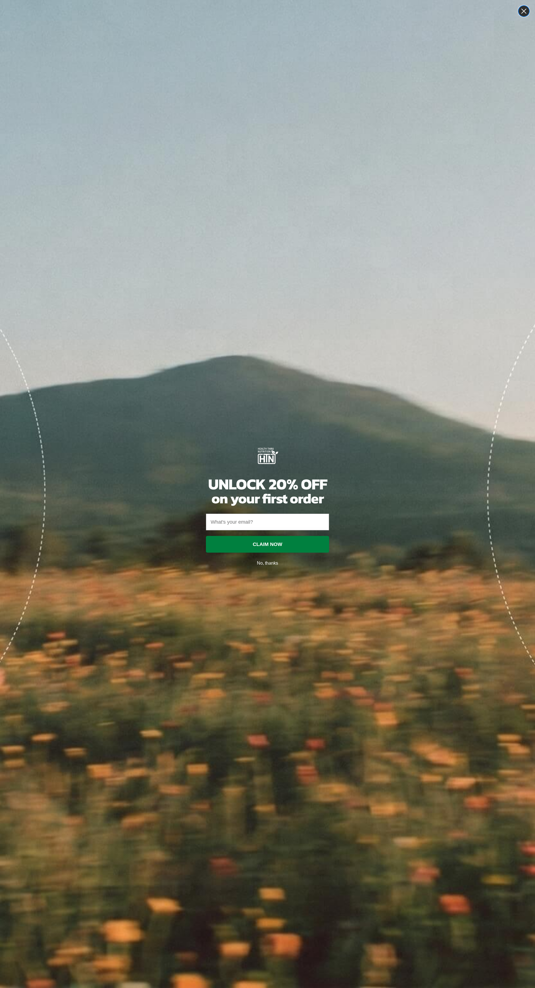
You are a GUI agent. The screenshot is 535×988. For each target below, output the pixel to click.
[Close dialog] (523, 11)
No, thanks (267, 563)
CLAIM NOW (267, 544)
